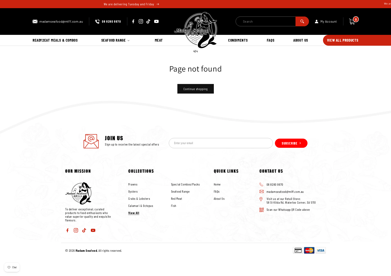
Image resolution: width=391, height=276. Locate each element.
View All (133, 213)
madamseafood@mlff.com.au (61, 21)
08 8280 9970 (111, 21)
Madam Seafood (86, 250)
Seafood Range (180, 191)
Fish (173, 206)
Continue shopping (195, 89)
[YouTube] (156, 21)
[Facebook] (133, 21)
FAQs (217, 191)
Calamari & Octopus (140, 206)
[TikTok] (149, 21)
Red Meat (176, 198)
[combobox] (272, 21)
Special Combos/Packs (185, 184)
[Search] (302, 21)
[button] (116, 40)
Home (217, 184)
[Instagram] (141, 21)
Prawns (133, 184)
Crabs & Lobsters (139, 198)
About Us (219, 198)
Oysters (133, 191)
